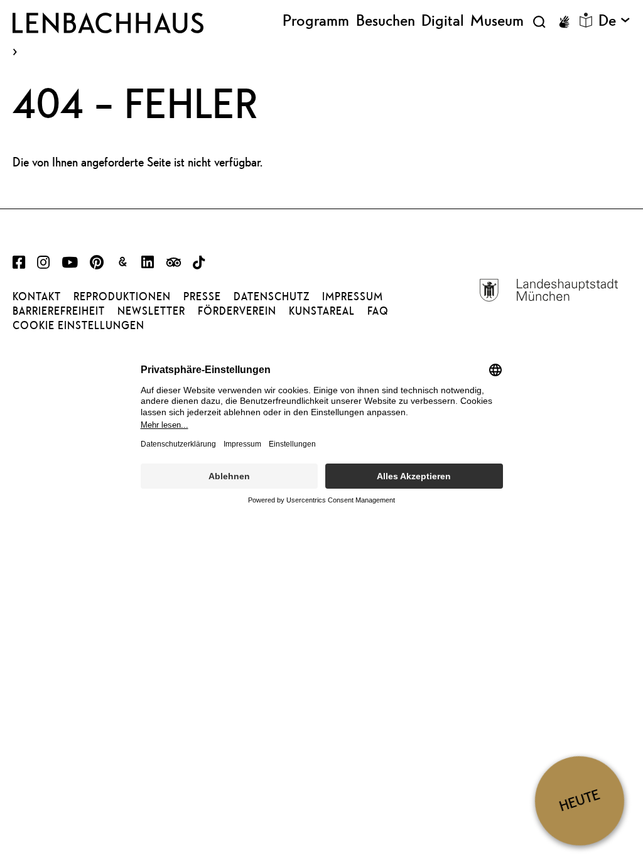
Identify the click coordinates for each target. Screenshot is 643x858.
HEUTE (579, 800)
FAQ (378, 311)
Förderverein (237, 311)
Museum (497, 21)
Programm (316, 21)
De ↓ (614, 21)
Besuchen (385, 21)
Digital (442, 21)
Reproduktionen (122, 296)
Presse (202, 296)
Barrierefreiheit (59, 311)
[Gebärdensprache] (564, 22)
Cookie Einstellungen (78, 325)
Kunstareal (322, 311)
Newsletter (151, 311)
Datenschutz (272, 296)
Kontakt (37, 296)
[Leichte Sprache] (586, 20)
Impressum (352, 296)
